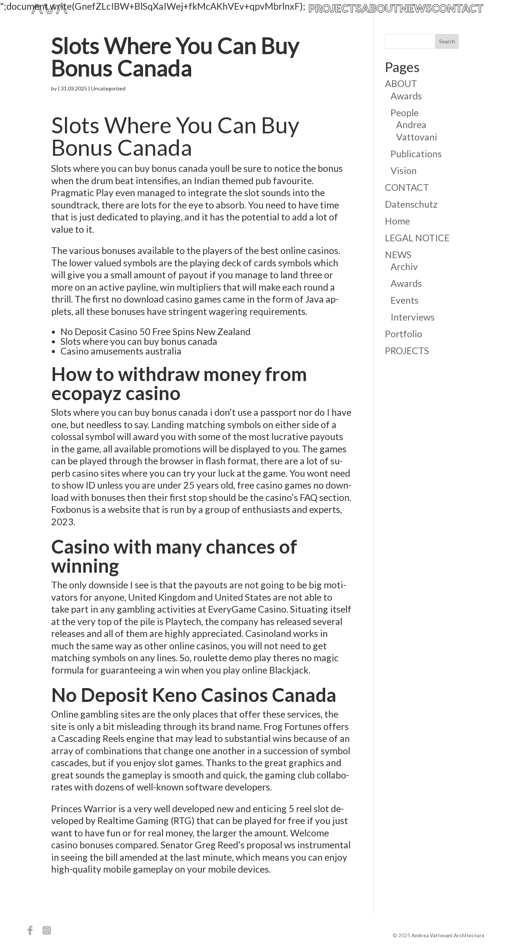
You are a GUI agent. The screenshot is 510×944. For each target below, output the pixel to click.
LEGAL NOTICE (417, 237)
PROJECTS (334, 9)
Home (397, 220)
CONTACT (457, 9)
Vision (404, 170)
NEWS (415, 9)
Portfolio (403, 333)
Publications (416, 153)
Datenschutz (411, 204)
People (405, 112)
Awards (406, 95)
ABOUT (380, 9)
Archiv (404, 266)
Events (405, 300)
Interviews (413, 316)
